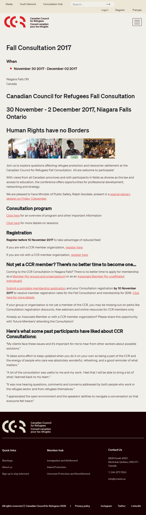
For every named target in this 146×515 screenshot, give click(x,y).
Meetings (7, 460)
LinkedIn (136, 506)
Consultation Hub (52, 4)
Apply (109, 5)
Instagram (106, 506)
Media (9, 4)
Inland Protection (56, 467)
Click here (13, 215)
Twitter (122, 506)
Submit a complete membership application (36, 288)
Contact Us (115, 449)
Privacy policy (82, 506)
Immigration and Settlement (62, 460)
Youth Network (28, 4)
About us (7, 467)
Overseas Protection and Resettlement (68, 473)
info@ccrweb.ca (117, 478)
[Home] (26, 22)
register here (74, 247)
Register (120, 10)
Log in (104, 10)
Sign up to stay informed (15, 473)
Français (137, 10)
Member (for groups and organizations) (39, 276)
